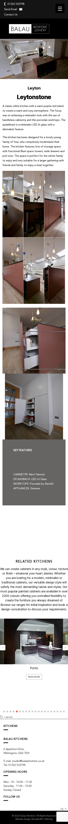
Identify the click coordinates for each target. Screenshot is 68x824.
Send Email (10, 9)
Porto (34, 668)
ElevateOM (37, 819)
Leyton (9, 717)
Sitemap (48, 819)
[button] (65, 647)
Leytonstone (34, 97)
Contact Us (10, 14)
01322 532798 (15, 3)
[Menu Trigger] (60, 8)
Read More (34, 677)
